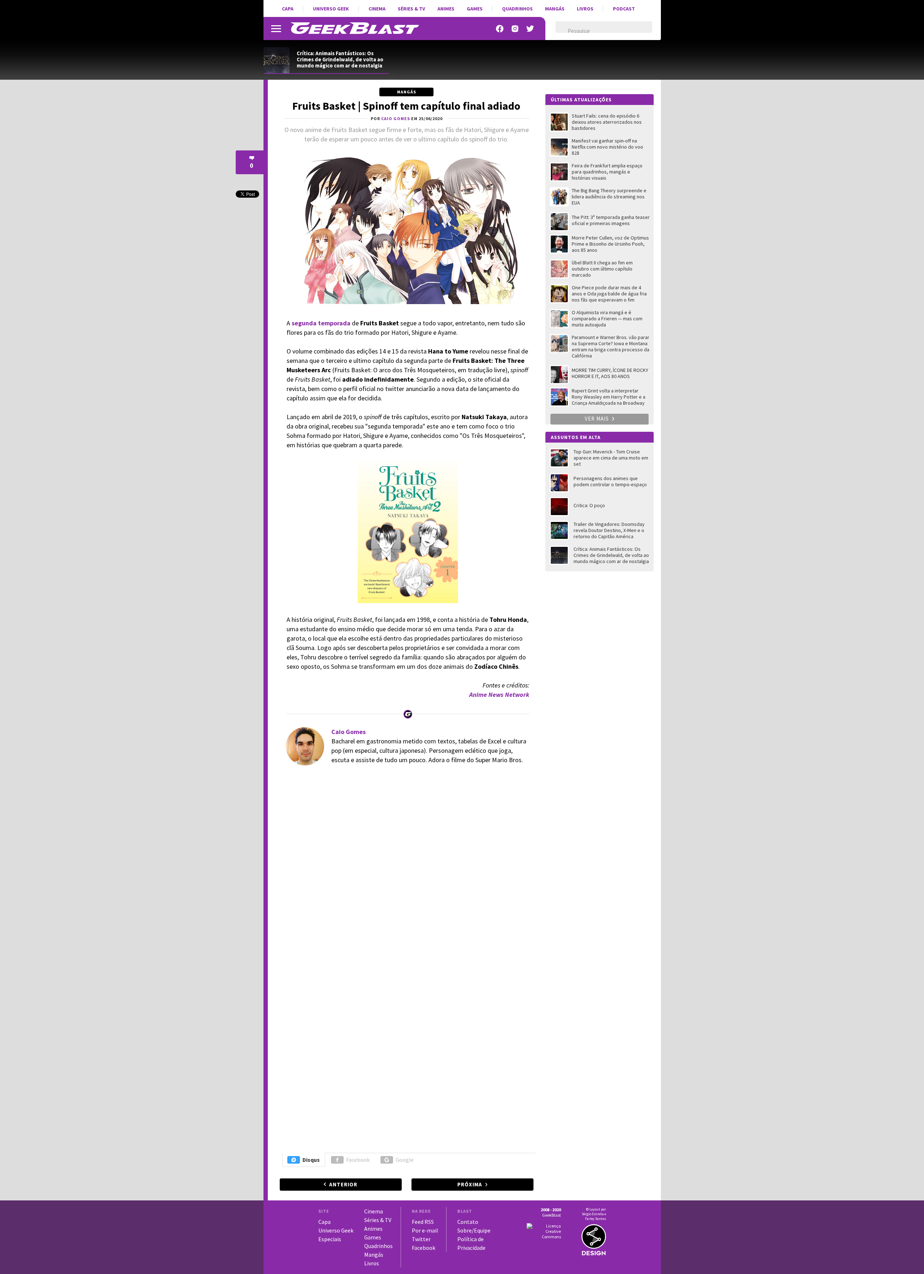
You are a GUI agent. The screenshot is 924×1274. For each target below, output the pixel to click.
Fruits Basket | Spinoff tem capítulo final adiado (406, 106)
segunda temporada (321, 323)
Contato (467, 1221)
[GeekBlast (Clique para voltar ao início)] (354, 28)
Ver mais (597, 418)
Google (405, 1159)
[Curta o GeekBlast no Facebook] (499, 28)
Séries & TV (411, 8)
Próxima (469, 1184)
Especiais (329, 1239)
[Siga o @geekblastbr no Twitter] (530, 28)
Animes (445, 8)
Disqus (311, 1159)
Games (475, 8)
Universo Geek (331, 8)
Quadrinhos (517, 8)
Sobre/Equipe (474, 1230)
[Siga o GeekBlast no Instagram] (515, 28)
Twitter (421, 1239)
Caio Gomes (348, 732)
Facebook (358, 1159)
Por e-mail (425, 1230)
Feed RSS (423, 1221)
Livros (585, 8)
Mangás (555, 8)
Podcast (624, 8)
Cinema (377, 8)
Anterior (343, 1184)
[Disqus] (405, 869)
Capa (287, 8)
